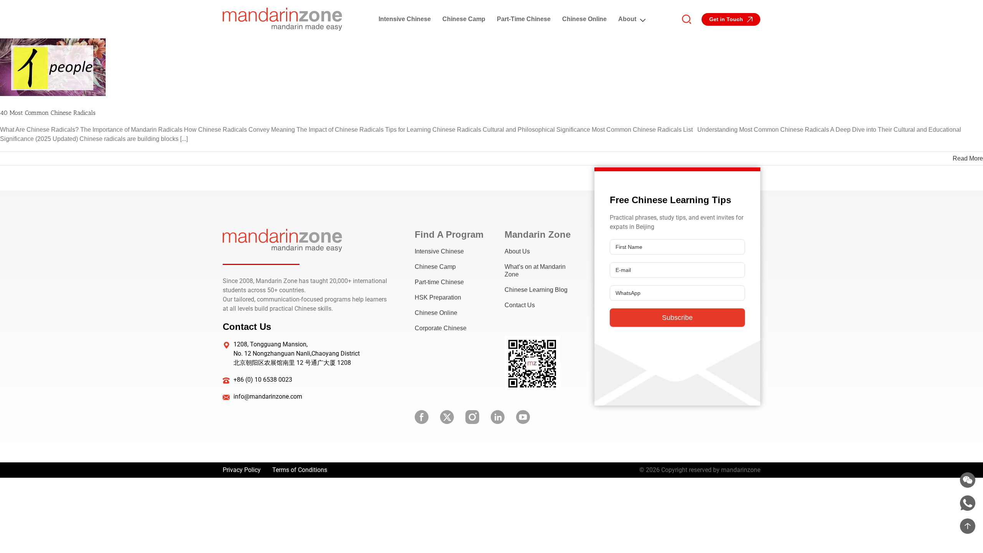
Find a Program (448, 234)
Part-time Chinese (524, 19)
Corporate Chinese (441, 328)
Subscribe (677, 317)
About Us (517, 251)
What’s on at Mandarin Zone (535, 270)
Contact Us (520, 305)
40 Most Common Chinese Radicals (48, 112)
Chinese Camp (463, 19)
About (627, 19)
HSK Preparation (438, 297)
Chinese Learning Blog (536, 289)
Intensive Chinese (405, 19)
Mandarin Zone (538, 234)
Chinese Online (584, 19)
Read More (968, 158)
